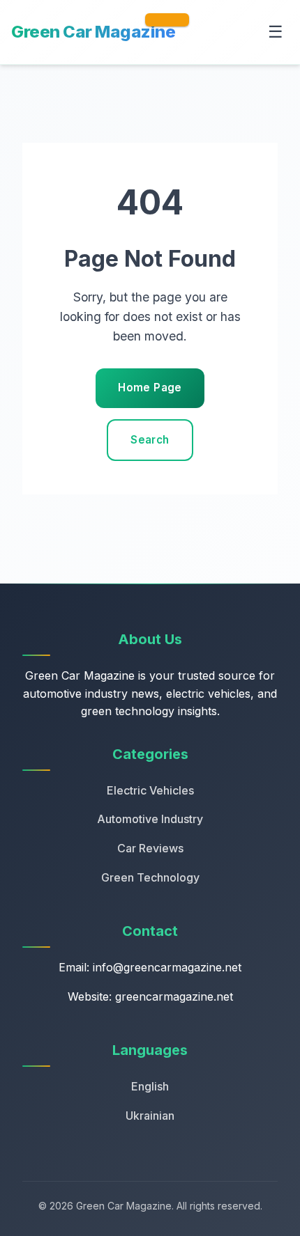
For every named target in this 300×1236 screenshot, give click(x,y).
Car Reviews (150, 848)
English (150, 1086)
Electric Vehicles (150, 790)
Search (149, 439)
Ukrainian (150, 1115)
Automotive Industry (150, 819)
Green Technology (150, 877)
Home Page (149, 387)
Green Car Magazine (93, 32)
